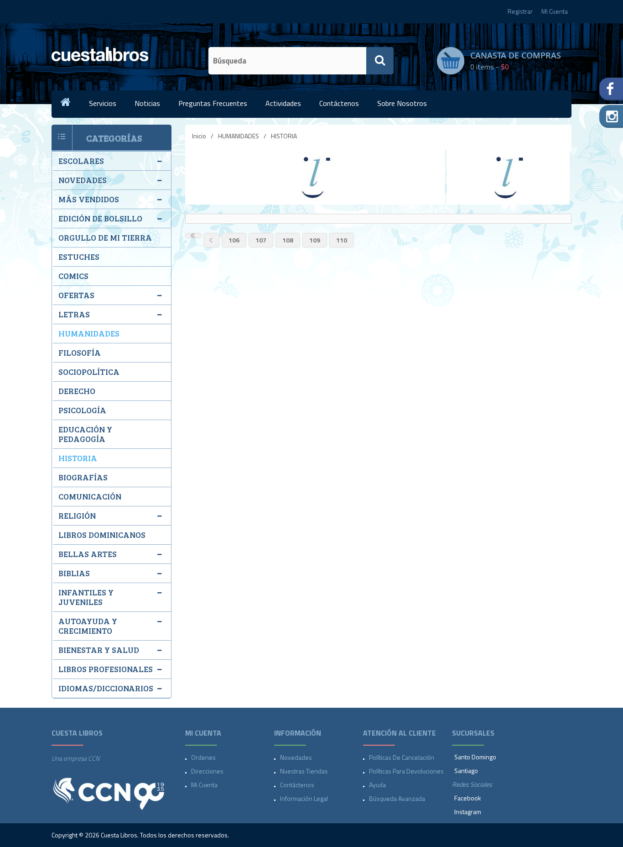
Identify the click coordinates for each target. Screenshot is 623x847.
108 (287, 240)
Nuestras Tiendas (304, 771)
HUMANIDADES (238, 136)
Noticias (147, 103)
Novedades (296, 757)
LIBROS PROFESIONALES (105, 668)
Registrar (520, 11)
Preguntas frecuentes (212, 103)
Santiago (466, 770)
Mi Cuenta (554, 11)
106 (233, 240)
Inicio (199, 136)
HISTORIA (77, 457)
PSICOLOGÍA (82, 410)
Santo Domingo (475, 757)
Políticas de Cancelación (401, 757)
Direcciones (207, 771)
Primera (193, 235)
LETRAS (74, 314)
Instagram (467, 811)
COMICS (73, 275)
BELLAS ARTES (87, 553)
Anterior (211, 240)
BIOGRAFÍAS (83, 477)
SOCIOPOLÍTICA (88, 371)
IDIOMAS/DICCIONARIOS (105, 688)
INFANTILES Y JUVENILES (86, 597)
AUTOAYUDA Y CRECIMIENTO (87, 626)
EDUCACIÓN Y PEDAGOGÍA (85, 434)
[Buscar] (380, 60)
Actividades (283, 103)
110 (341, 240)
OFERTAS (76, 294)
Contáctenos (339, 103)
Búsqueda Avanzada (397, 798)
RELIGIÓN (77, 515)
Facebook (467, 798)
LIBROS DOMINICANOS (101, 534)
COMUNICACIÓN (89, 496)
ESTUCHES (78, 256)
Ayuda (377, 784)
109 (314, 240)
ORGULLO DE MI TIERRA (105, 237)
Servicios (102, 103)
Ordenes (203, 757)
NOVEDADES (82, 179)
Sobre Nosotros (402, 103)
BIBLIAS (74, 573)
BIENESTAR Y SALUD (98, 649)
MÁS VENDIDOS (88, 199)
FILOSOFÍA (79, 352)
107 (260, 240)
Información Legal (304, 798)
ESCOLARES (81, 160)
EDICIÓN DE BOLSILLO (100, 218)
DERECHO (76, 390)
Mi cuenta (204, 784)
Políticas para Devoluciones (406, 771)
